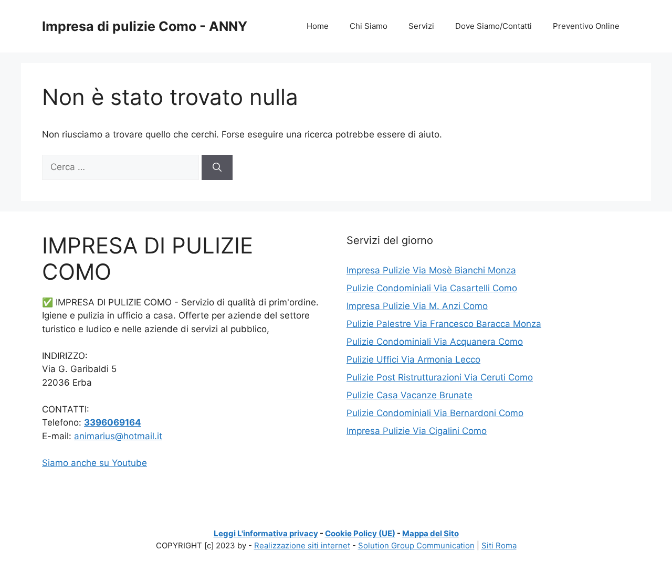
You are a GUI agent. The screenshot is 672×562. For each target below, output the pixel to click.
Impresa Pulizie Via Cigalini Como (416, 431)
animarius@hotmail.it (118, 436)
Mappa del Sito (430, 533)
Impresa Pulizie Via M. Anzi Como (417, 306)
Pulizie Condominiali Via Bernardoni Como (434, 413)
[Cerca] (217, 167)
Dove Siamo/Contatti (493, 26)
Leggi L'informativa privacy (266, 533)
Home (318, 26)
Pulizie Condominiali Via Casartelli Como (431, 288)
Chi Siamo (368, 26)
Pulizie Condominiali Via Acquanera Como (434, 341)
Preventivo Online (586, 26)
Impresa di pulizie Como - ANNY (144, 26)
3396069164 (112, 422)
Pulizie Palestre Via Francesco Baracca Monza (443, 324)
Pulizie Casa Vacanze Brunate (409, 395)
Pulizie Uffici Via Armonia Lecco (413, 359)
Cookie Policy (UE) (360, 533)
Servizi (421, 26)
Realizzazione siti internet (302, 545)
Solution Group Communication (416, 545)
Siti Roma (499, 545)
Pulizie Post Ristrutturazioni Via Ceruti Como (439, 377)
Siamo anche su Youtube (94, 463)
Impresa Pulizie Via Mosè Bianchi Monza (431, 270)
